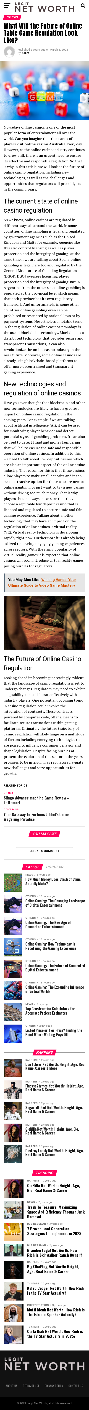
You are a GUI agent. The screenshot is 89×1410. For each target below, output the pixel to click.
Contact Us (75, 1386)
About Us (12, 1386)
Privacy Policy (54, 1386)
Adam (25, 53)
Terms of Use (31, 1386)
